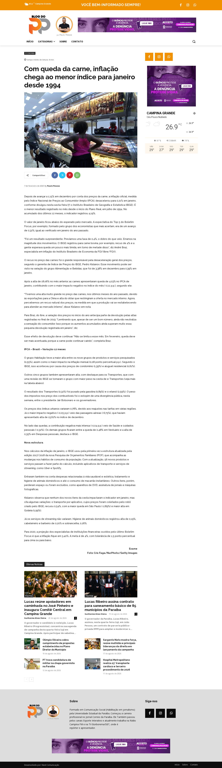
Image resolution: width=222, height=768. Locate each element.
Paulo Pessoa (53, 186)
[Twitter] (62, 175)
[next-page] (31, 679)
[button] (194, 41)
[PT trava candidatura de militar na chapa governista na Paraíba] (32, 663)
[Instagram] (188, 5)
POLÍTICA (29, 596)
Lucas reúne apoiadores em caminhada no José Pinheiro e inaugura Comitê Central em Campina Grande (48, 608)
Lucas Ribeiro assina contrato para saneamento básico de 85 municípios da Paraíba (110, 606)
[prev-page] (26, 679)
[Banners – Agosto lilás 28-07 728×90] (137, 31)
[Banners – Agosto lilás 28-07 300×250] (171, 105)
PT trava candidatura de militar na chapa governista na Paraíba (59, 663)
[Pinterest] (69, 175)
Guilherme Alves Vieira (35, 618)
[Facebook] (181, 5)
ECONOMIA (29, 53)
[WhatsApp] (195, 5)
